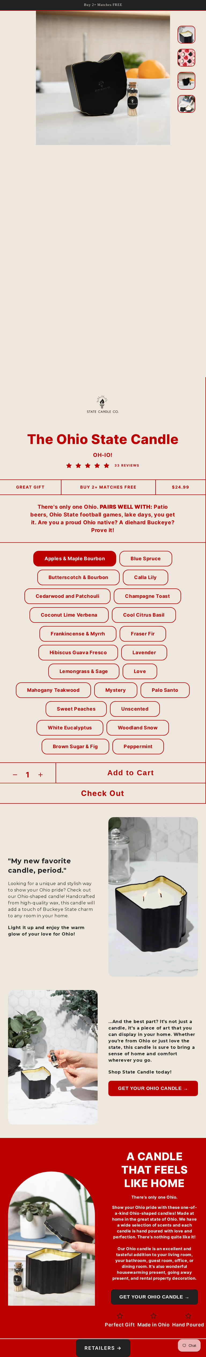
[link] (102, 793)
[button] (74, 558)
